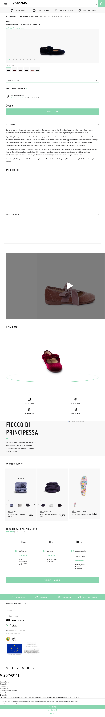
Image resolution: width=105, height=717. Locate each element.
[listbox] (52, 70)
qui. (74, 703)
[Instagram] (7, 668)
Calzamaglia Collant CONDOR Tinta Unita (50, 515)
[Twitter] (23, 668)
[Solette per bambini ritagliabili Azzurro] (75, 505)
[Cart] (101, 3)
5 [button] (23, 59)
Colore (10, 65)
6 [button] (27, 59)
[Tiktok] (18, 668)
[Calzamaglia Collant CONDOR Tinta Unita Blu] (43, 505)
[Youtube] (28, 668)
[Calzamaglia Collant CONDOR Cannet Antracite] (28, 505)
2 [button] (13, 59)
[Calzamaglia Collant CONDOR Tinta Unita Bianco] (51, 505)
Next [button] (34, 504)
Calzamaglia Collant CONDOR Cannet (16, 515)
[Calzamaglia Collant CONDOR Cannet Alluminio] (20, 505)
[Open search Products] (96, 4)
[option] (14, 69)
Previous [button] (7, 504)
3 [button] (16, 59)
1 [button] (9, 59)
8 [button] (34, 59)
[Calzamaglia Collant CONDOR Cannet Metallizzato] (11, 505)
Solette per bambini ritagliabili (81, 515)
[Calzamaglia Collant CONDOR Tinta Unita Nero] (60, 505)
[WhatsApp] (33, 668)
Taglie (7, 76)
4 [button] (20, 59)
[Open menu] (5, 3)
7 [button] (30, 59)
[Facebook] (12, 668)
